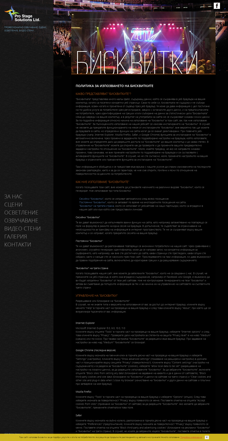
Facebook (217, 6)
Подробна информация (191, 437)
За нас (14, 196)
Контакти (18, 244)
